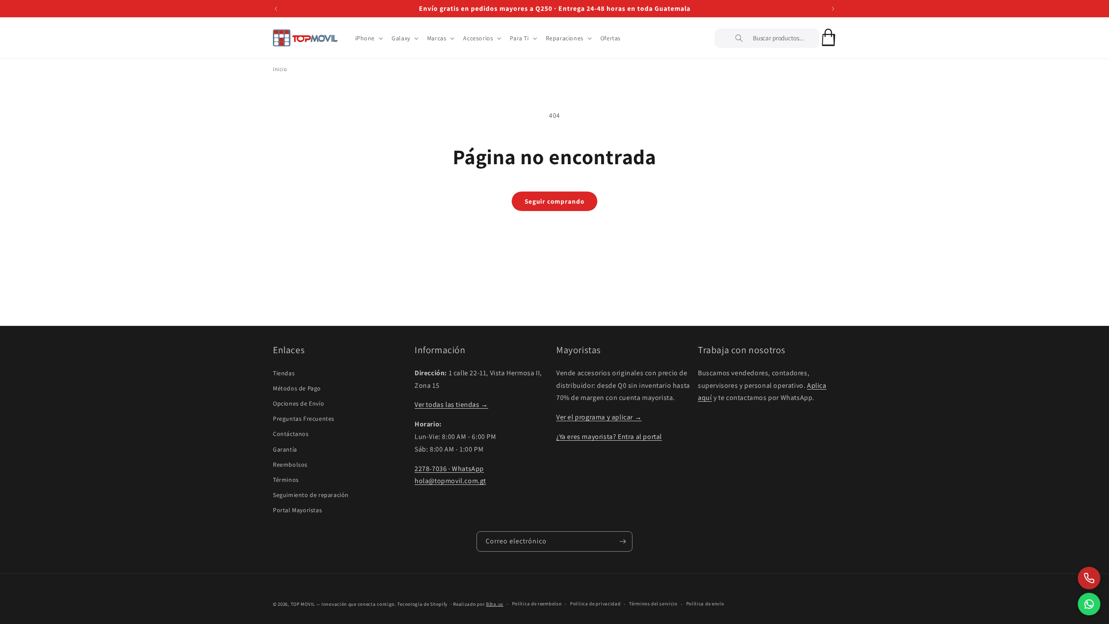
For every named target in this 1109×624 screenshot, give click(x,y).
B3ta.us (494, 604)
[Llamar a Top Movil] (1089, 578)
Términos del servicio (653, 604)
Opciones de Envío (298, 403)
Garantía (285, 449)
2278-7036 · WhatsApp (449, 468)
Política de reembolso (537, 604)
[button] (368, 38)
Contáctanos (291, 434)
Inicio (280, 69)
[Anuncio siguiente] (833, 8)
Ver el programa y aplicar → (599, 417)
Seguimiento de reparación (311, 495)
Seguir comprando (554, 201)
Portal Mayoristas (297, 510)
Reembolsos (290, 464)
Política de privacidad (595, 604)
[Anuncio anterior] (275, 8)
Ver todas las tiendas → (451, 404)
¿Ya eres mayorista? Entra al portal (609, 436)
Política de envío (705, 604)
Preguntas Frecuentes (303, 418)
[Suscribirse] (622, 541)
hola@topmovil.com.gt (450, 480)
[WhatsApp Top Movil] (1089, 604)
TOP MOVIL (303, 604)
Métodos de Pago (297, 388)
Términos (286, 480)
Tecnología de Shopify (422, 604)
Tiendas (284, 373)
